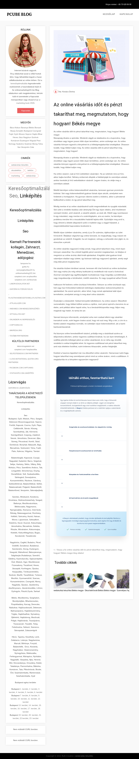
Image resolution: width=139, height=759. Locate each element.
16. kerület (22, 708)
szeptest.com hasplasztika (25, 349)
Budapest (28, 131)
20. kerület (33, 715)
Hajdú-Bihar (37, 134)
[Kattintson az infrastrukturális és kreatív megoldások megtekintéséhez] (91, 491)
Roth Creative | (77, 756)
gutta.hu (25, 267)
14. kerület (33, 705)
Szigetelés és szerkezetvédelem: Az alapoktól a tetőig (90, 427)
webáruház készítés (19, 165)
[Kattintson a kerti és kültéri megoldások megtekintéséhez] (91, 467)
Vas (19, 147)
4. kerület (20, 692)
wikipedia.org (16, 330)
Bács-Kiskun (15, 127)
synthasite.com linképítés (22, 373)
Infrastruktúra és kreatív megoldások (83, 498)
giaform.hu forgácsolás (21, 289)
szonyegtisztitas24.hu (25, 270)
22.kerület (24, 718)
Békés (32, 127)
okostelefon (16, 170)
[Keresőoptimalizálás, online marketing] (19, 18)
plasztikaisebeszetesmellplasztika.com (26, 298)
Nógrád (33, 141)
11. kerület (32, 699)
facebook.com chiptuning (21, 368)
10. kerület (22, 699)
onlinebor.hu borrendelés (22, 320)
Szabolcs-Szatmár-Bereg (27, 144)
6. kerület (38, 692)
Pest (38, 141)
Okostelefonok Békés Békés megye (100, 590)
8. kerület (33, 695)
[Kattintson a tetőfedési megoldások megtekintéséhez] (91, 444)
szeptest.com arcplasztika (26, 276)
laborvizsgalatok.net (20, 284)
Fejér (11, 134)
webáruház (31, 176)
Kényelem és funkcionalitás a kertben (83, 474)
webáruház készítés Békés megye (69, 590)
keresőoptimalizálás (19, 83)
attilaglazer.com (18, 303)
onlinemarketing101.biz (26, 273)
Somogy (12, 144)
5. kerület (29, 692)
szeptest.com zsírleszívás (26, 280)
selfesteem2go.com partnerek (24, 353)
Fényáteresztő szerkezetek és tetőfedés (85, 451)
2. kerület (33, 689)
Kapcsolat (126, 14)
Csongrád (37, 131)
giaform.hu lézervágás (19, 388)
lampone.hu (25, 263)
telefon (30, 170)
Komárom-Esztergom (20, 141)
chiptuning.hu (16, 325)
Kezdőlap (109, 14)
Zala (32, 147)
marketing (15, 176)
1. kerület (24, 689)
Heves (16, 137)
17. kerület (32, 708)
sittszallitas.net (17, 314)
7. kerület (24, 695)
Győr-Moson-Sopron (23, 134)
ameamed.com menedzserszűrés (25, 309)
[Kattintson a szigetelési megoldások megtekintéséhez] (91, 420)
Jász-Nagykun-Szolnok (28, 137)
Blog (12, 74)
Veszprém (25, 147)
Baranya (25, 127)
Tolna (40, 144)
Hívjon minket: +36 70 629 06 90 (118, 4)
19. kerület (23, 715)
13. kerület (23, 705)
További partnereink (19, 336)
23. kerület (33, 718)
